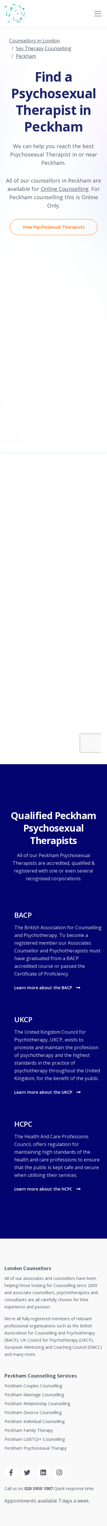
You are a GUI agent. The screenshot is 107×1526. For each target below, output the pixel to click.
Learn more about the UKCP (43, 1092)
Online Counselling (65, 188)
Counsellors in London (34, 40)
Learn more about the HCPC (43, 1189)
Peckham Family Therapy (28, 1430)
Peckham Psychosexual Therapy (35, 1448)
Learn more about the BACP (43, 987)
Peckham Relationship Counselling (37, 1403)
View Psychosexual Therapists (54, 227)
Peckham (26, 56)
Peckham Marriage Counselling (34, 1394)
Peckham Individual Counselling (34, 1421)
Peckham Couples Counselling (33, 1386)
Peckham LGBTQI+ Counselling (34, 1439)
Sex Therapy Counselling (43, 48)
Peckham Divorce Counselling (33, 1412)
